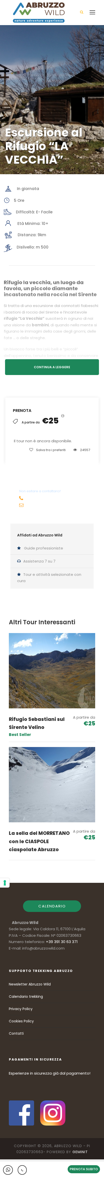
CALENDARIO (52, 906)
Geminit (80, 1151)
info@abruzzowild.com (48, 505)
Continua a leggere (52, 367)
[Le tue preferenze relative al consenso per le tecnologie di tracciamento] (5, 883)
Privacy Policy (21, 1008)
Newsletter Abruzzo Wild (30, 984)
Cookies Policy (21, 1021)
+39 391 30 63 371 (42, 498)
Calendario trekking (26, 996)
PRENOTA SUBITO (84, 1169)
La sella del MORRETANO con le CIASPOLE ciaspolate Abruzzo (39, 841)
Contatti (16, 1033)
